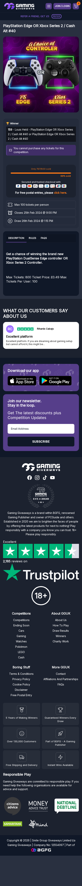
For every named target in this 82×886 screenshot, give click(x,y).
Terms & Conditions (21, 673)
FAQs (44, 238)
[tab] (16, 238)
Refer (56, 16)
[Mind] (40, 824)
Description (16, 238)
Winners (61, 636)
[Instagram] (37, 478)
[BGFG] (60, 733)
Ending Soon (21, 625)
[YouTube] (52, 478)
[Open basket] (76, 6)
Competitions (21, 620)
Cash (21, 657)
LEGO (21, 652)
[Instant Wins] (60, 757)
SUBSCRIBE (41, 441)
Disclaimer (21, 689)
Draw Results (61, 630)
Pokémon (21, 646)
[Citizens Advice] (14, 807)
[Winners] (22, 710)
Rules (32, 238)
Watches (21, 641)
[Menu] (49, 6)
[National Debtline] (67, 807)
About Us (61, 620)
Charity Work (61, 641)
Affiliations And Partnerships (60, 679)
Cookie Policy (21, 684)
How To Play (61, 625)
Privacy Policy (21, 679)
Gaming (21, 636)
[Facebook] (29, 478)
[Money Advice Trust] (40, 806)
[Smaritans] (14, 824)
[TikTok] (45, 478)
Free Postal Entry (21, 695)
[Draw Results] (22, 733)
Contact (61, 673)
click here (60, 192)
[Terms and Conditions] (22, 757)
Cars (21, 630)
